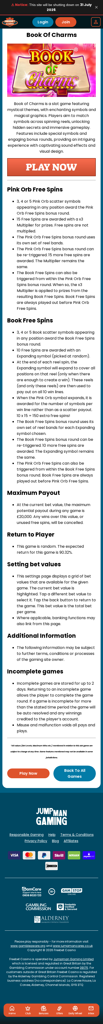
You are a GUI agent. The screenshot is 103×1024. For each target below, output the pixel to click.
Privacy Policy (36, 840)
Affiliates (71, 840)
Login (43, 22)
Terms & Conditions (77, 834)
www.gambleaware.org (28, 946)
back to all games (74, 773)
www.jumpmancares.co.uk (73, 946)
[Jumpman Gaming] (51, 823)
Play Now (28, 773)
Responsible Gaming (27, 834)
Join (66, 22)
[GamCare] (31, 892)
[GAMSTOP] (71, 891)
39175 (84, 968)
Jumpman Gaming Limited (73, 959)
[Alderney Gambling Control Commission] (51, 919)
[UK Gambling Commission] (38, 907)
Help (52, 834)
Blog (55, 840)
